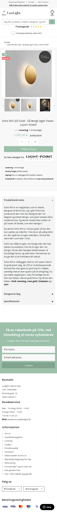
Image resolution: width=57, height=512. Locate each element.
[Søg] (52, 21)
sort (6, 284)
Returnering (10, 462)
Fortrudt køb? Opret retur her (18, 466)
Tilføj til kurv (28, 149)
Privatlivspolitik (11, 448)
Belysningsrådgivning (17, 2)
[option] (12, 105)
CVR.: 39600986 (9, 389)
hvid (14, 281)
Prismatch (9, 451)
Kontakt (31, 2)
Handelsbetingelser (14, 437)
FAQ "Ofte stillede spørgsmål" (18, 474)
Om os (8, 433)
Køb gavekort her (13, 470)
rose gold (32, 281)
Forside (7, 42)
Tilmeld (28, 365)
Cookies (8, 444)
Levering (8, 440)
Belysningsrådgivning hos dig (18, 459)
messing (21, 281)
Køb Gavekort (43, 2)
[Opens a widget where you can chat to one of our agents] (47, 507)
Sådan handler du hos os (16, 455)
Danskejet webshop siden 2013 (28, 33)
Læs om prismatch (45, 179)
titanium (43, 281)
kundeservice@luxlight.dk (19, 419)
